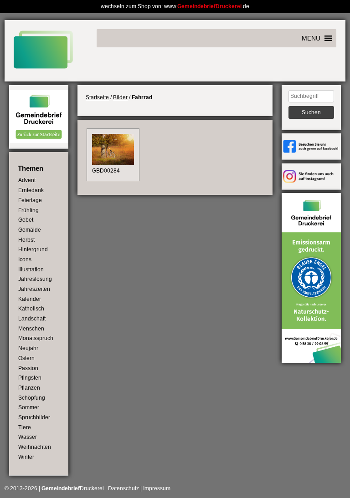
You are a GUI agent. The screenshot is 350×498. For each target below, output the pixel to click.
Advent (27, 180)
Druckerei (72, 488)
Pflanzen (29, 388)
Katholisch (31, 308)
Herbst (26, 240)
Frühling (28, 210)
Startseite (97, 97)
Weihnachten (34, 447)
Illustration (31, 269)
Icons (24, 259)
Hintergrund (33, 249)
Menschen (31, 328)
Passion (28, 368)
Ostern (26, 358)
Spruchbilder (34, 417)
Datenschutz (123, 488)
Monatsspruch (35, 338)
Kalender (29, 299)
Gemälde (29, 230)
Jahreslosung (35, 279)
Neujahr (28, 348)
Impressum (156, 488)
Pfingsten (29, 378)
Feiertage (30, 200)
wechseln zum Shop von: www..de (175, 6)
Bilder (120, 97)
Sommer (28, 407)
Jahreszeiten (34, 289)
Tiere (24, 427)
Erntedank (31, 190)
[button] (311, 38)
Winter (26, 457)
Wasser (27, 437)
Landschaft (32, 318)
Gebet (25, 220)
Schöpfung (31, 398)
